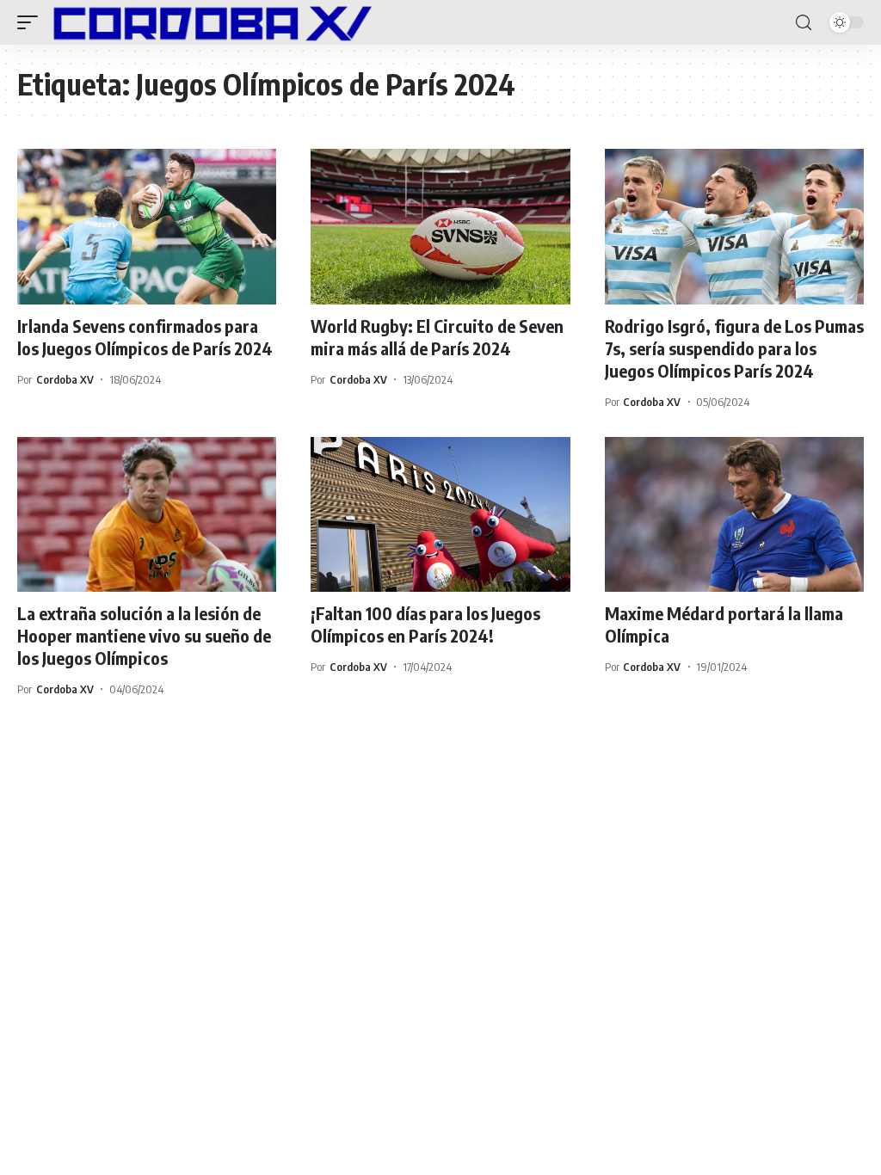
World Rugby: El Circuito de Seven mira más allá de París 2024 (437, 337)
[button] (31, 22)
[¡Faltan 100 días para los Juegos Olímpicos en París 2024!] (440, 515)
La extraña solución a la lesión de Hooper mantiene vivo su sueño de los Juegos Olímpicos (144, 635)
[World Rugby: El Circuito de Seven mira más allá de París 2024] (440, 227)
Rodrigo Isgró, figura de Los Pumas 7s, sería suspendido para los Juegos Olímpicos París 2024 (734, 348)
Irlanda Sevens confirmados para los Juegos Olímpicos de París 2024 (145, 337)
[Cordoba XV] (209, 22)
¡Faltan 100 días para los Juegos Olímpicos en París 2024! (425, 624)
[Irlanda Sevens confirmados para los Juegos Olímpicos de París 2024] (146, 227)
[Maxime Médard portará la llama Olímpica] (734, 515)
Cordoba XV (65, 379)
